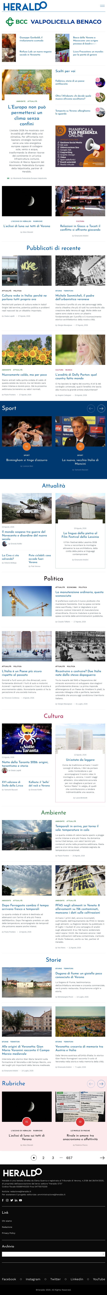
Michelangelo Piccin (65, 997)
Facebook (9, 1279)
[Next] (101, 408)
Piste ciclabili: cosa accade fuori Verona (40, 559)
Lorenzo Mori (28, 466)
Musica (68, 370)
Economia (72, 587)
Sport (27, 455)
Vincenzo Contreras (11, 698)
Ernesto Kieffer (16, 544)
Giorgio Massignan (65, 325)
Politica (18, 291)
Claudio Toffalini (64, 622)
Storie (58, 291)
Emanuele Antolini (81, 236)
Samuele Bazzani (81, 470)
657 (69, 1158)
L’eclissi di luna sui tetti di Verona (26, 226)
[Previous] (91, 408)
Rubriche (37, 221)
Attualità (32, 101)
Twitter (55, 1279)
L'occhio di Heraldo (21, 221)
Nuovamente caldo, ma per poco (24, 374)
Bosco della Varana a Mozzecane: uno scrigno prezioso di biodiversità (85, 40)
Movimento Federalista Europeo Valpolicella (30, 178)
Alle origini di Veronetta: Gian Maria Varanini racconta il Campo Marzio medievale (25, 1050)
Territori (68, 291)
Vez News (61, 948)
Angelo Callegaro (64, 395)
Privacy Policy (8, 1233)
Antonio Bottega (10, 563)
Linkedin (77, 1279)
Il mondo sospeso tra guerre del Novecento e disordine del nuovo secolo (24, 536)
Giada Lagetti (9, 316)
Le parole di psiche (80, 1131)
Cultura (80, 221)
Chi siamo (7, 1221)
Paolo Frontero (10, 395)
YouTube (99, 1279)
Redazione (7, 1227)
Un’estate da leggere (80, 759)
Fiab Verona (35, 566)
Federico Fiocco (81, 1145)
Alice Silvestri (28, 232)
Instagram (33, 1279)
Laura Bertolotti (81, 798)
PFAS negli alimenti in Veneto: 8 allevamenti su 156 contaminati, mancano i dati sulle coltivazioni (77, 909)
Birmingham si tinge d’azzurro (26, 460)
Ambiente (21, 101)
